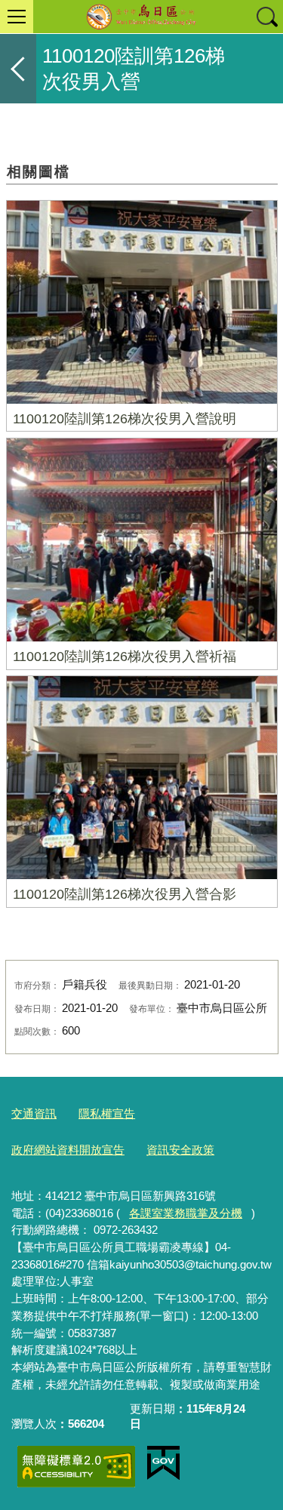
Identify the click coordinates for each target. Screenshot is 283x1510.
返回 (18, 68)
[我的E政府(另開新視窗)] (163, 1463)
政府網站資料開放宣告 (68, 1149)
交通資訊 (34, 1113)
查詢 (266, 16)
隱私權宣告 (106, 1113)
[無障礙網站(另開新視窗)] (76, 1466)
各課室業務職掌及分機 (185, 1213)
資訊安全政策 (180, 1149)
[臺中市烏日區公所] (141, 16)
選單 (16, 16)
